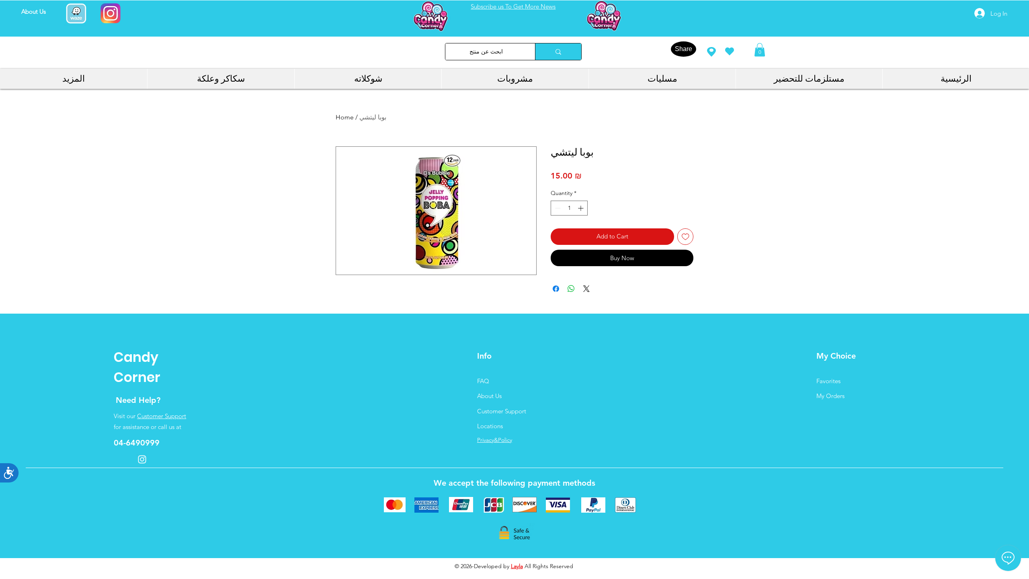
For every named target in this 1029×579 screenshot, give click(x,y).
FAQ (483, 381)
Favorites (828, 381)
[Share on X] (586, 289)
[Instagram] (142, 459)
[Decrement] (557, 208)
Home (345, 117)
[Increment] (581, 208)
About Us (489, 396)
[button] (759, 49)
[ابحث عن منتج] (558, 51)
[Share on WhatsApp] (571, 289)
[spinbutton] (569, 208)
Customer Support (161, 416)
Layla (517, 566)
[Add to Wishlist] (685, 236)
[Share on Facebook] (556, 289)
